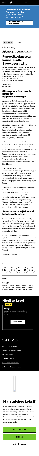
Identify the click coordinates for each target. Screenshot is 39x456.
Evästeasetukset (8, 354)
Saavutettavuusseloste (10, 363)
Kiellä (19, 437)
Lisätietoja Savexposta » (11, 254)
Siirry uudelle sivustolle (16, 23)
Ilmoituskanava (8, 359)
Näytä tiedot (19, 444)
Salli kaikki (19, 430)
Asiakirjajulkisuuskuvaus (11, 367)
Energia (5, 283)
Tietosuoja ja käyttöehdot (11, 350)
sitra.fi (20, 17)
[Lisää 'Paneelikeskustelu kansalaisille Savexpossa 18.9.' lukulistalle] (25, 42)
